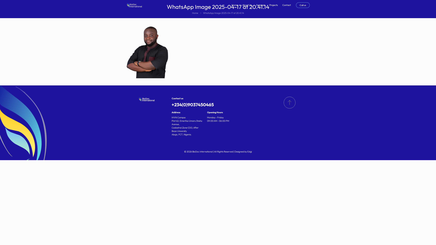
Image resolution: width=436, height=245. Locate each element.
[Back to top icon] (425, 240)
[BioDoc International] (134, 5)
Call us (303, 5)
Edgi (249, 151)
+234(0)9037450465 (193, 104)
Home (195, 13)
